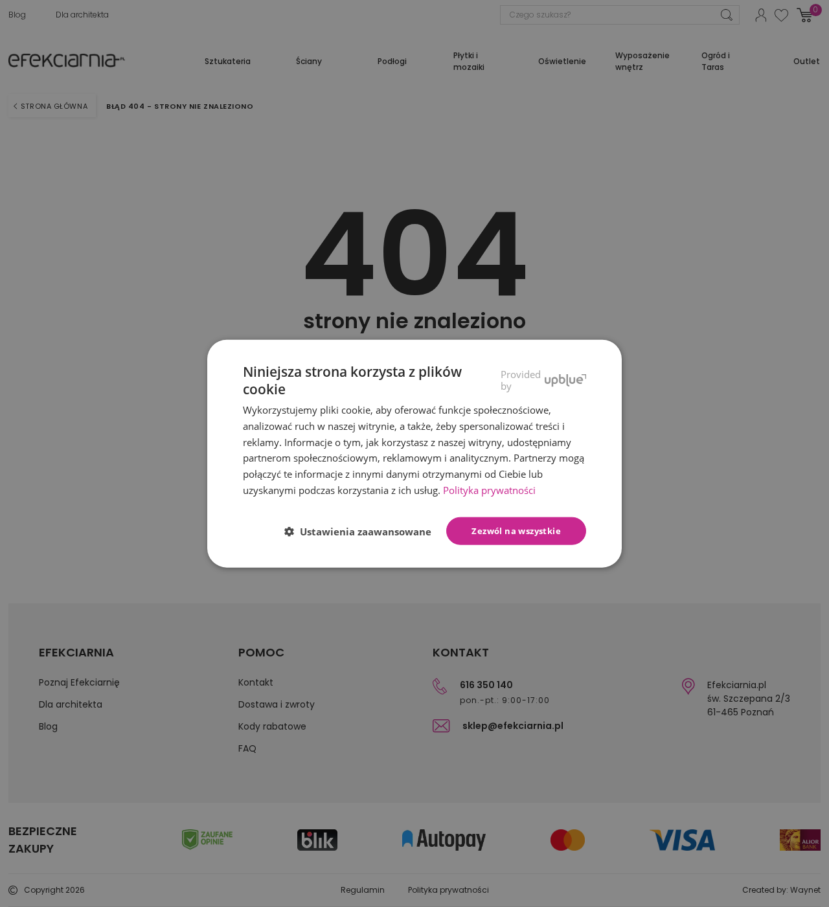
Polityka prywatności (489, 490)
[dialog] (414, 453)
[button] (363, 531)
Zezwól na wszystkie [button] (516, 530)
